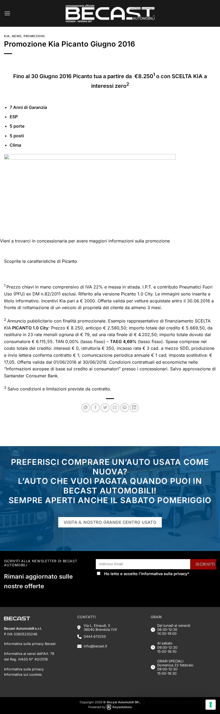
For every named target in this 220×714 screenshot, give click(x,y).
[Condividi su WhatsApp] (85, 407)
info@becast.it (95, 646)
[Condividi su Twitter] (105, 407)
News (16, 36)
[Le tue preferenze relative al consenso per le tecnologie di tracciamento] (211, 705)
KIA (7, 36)
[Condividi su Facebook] (95, 407)
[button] (7, 13)
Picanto (69, 261)
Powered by (110, 707)
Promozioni (34, 36)
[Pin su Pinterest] (124, 407)
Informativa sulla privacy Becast (30, 644)
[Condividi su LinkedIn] (134, 407)
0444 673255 (95, 637)
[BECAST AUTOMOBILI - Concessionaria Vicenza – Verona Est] (110, 13)
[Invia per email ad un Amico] (115, 407)
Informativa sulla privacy (164, 573)
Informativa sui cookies (23, 675)
